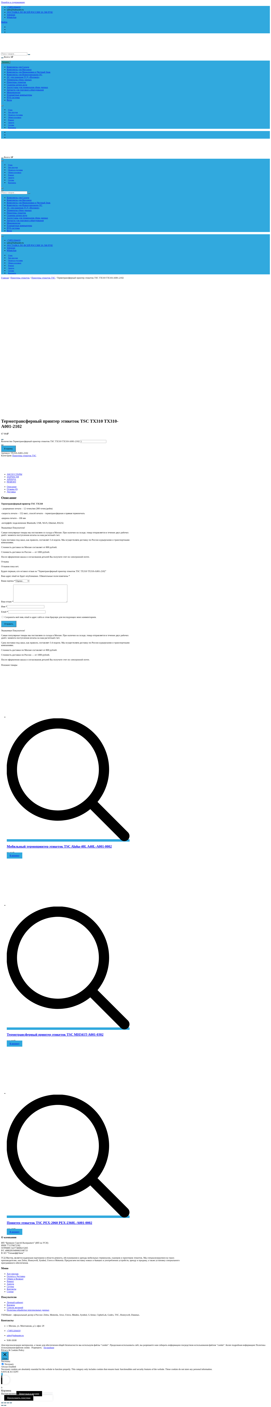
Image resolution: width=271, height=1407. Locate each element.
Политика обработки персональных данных (28, 1310)
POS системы (13, 97)
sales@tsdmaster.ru (15, 1335)
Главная (5, 278)
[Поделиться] (5, 1402)
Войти (4, 22)
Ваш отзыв (7, 601)
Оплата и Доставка (16, 1276)
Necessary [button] (5, 1361)
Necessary (9, 1364)
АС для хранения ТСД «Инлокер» (23, 77)
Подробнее (49, 1347)
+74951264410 (13, 7)
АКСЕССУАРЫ (14, 474)
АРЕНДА (11, 479)
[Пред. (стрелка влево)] (2, 1405)
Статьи (10, 1291)
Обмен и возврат (14, 117)
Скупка (11, 125)
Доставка (11, 492)
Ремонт (11, 120)
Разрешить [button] (36, 1347)
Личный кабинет (15, 1302)
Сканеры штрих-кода (17, 85)
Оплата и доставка (15, 115)
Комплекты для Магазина (19, 69)
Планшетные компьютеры (19, 95)
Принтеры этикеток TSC (43, 278)
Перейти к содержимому (13, 2)
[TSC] (11, 467)
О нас (10, 110)
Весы (9, 100)
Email (4, 612)
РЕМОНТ (11, 482)
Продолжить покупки (18, 1397)
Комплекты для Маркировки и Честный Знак (28, 72)
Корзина (11, 1305)
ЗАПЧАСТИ (13, 477)
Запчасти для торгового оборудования (25, 90)
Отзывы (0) (12, 489)
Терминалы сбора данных (19, 80)
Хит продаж (13, 112)
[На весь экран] (8, 1402)
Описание (12, 486)
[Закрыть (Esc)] (2, 1402)
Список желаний (15, 1307)
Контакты (12, 128)
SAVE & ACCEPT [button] (9, 1372)
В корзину (8, 449)
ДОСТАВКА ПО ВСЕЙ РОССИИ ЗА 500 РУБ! (30, 12)
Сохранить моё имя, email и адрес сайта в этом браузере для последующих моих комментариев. (50, 617)
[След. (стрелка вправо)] (5, 1405)
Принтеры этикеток (16, 82)
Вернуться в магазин (29, 1393)
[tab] (68, 486)
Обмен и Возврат (15, 1279)
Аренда (11, 122)
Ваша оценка (8, 581)
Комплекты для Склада (18, 67)
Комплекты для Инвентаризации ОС (24, 74)
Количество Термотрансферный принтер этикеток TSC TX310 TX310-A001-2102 (40, 441)
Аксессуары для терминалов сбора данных (27, 87)
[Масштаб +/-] (11, 1402)
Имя (4, 606)
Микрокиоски (13, 92)
